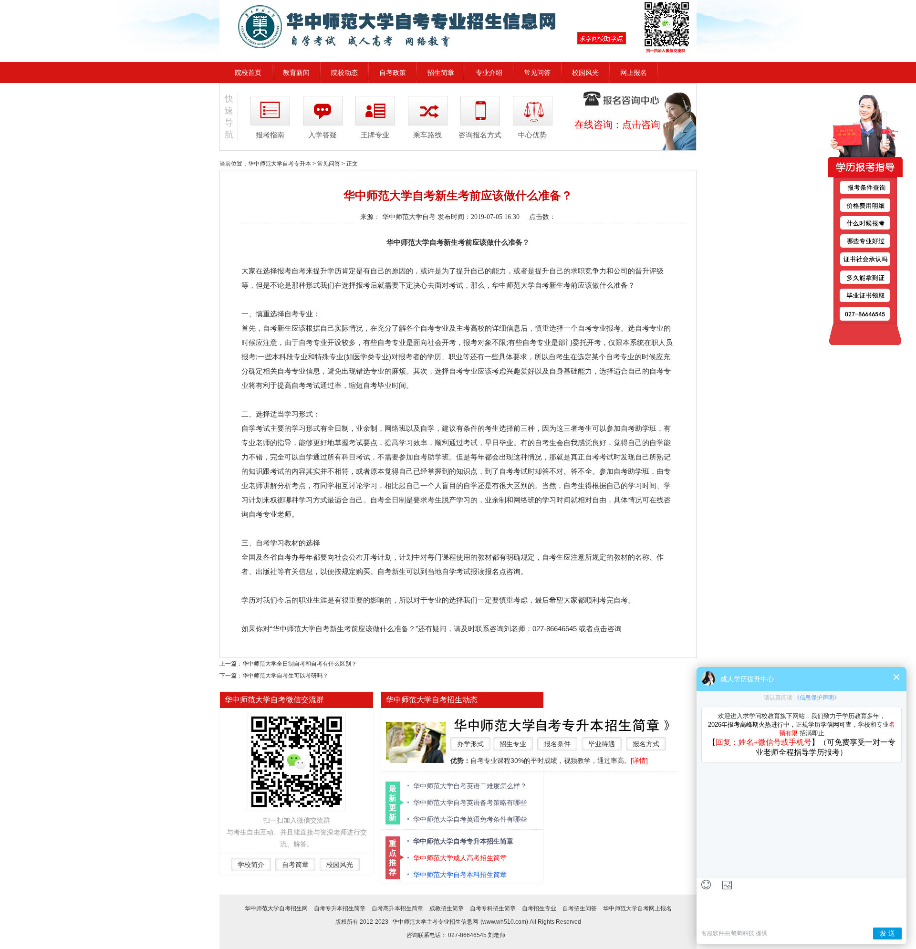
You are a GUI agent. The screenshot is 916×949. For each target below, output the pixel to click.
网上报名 (633, 72)
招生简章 (440, 72)
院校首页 (248, 72)
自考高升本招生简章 (397, 908)
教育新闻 (296, 72)
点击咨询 (641, 124)
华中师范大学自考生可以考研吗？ (285, 675)
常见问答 (537, 72)
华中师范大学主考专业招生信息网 (435, 921)
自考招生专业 (539, 908)
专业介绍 (489, 72)
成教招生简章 (446, 908)
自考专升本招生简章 (339, 908)
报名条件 (557, 744)
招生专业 (513, 744)
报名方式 (646, 744)
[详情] (639, 760)
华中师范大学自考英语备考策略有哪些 (470, 802)
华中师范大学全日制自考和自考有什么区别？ (299, 663)
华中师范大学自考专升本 (279, 163)
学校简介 (251, 864)
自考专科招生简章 (493, 908)
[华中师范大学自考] (458, 26)
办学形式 (470, 744)
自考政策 (392, 72)
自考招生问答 (579, 908)
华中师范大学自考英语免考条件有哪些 (470, 819)
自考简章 (295, 864)
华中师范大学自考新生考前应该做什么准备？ (344, 629)
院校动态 (344, 72)
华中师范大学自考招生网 (276, 908)
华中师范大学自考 (409, 216)
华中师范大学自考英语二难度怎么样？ (470, 786)
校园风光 (585, 72)
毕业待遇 (601, 744)
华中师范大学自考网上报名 (637, 908)
